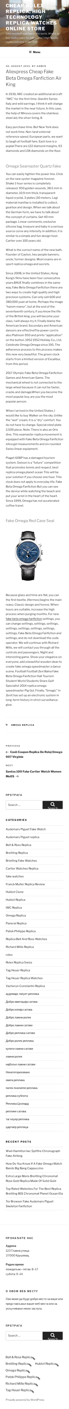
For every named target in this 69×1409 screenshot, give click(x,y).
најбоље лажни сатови (20, 1064)
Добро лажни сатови (19, 1025)
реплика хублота (17, 1096)
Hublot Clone (15, 892)
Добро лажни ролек (18, 1017)
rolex (9, 955)
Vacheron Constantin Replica (25, 986)
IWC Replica (14, 907)
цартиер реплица (17, 1127)
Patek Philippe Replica (21, 931)
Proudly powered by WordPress (25, 1399)
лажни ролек (14, 1056)
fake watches (15, 876)
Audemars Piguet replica (22, 837)
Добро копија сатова (19, 1009)
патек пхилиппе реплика (21, 1088)
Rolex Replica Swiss (19, 962)
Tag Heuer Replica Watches (24, 978)
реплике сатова (16, 1111)
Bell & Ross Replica (18, 845)
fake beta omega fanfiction (24, 619)
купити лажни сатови (19, 1048)
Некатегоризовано (18, 1072)
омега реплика (15, 1080)
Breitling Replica (17, 853)
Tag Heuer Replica (18, 970)
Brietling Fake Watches (21, 860)
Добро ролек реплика (20, 1041)
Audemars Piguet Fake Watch (26, 829)
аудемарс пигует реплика (22, 994)
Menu (36, 52)
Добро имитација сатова (21, 1001)
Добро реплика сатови (20, 1033)
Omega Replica (23, 725)
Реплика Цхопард (17, 1103)
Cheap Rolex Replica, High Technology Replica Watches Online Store (31, 17)
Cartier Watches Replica (22, 868)
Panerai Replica (16, 923)
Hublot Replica (15, 900)
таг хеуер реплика (17, 1119)
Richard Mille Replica (20, 947)
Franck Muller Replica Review (25, 884)
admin (41, 66)
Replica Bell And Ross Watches (26, 939)
